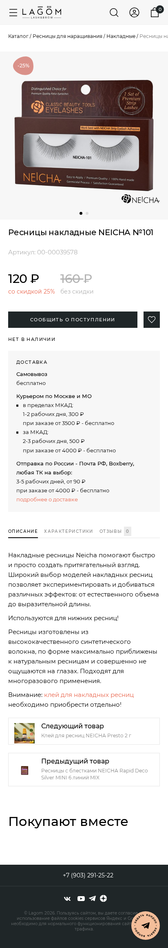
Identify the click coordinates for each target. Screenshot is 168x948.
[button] (81, 213)
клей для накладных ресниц (89, 695)
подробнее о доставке (47, 499)
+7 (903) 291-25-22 (88, 875)
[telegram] (92, 898)
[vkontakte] (67, 898)
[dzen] (103, 898)
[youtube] (81, 898)
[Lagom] (41, 12)
